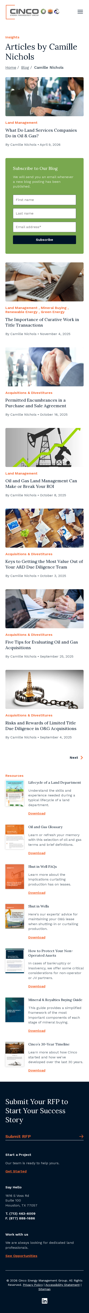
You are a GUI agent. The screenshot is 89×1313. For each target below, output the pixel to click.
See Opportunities (21, 1256)
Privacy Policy (33, 1284)
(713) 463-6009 (22, 1213)
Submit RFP (18, 1136)
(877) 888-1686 (22, 1218)
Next (74, 757)
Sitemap (44, 1289)
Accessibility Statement (62, 1284)
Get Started (16, 1171)
